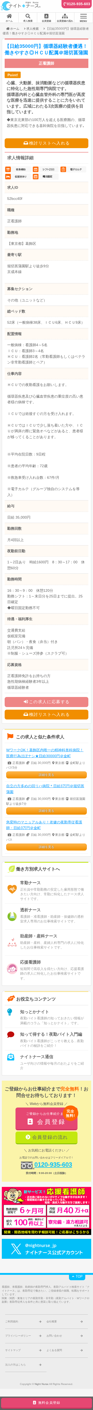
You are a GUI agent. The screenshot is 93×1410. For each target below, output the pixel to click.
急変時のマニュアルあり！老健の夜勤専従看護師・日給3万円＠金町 (44, 825)
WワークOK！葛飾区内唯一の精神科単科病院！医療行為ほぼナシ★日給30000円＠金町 (44, 753)
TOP (79, 1276)
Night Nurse (42, 1384)
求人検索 (32, 28)
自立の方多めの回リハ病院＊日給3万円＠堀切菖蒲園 (45, 789)
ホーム (14, 28)
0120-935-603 (78, 4)
